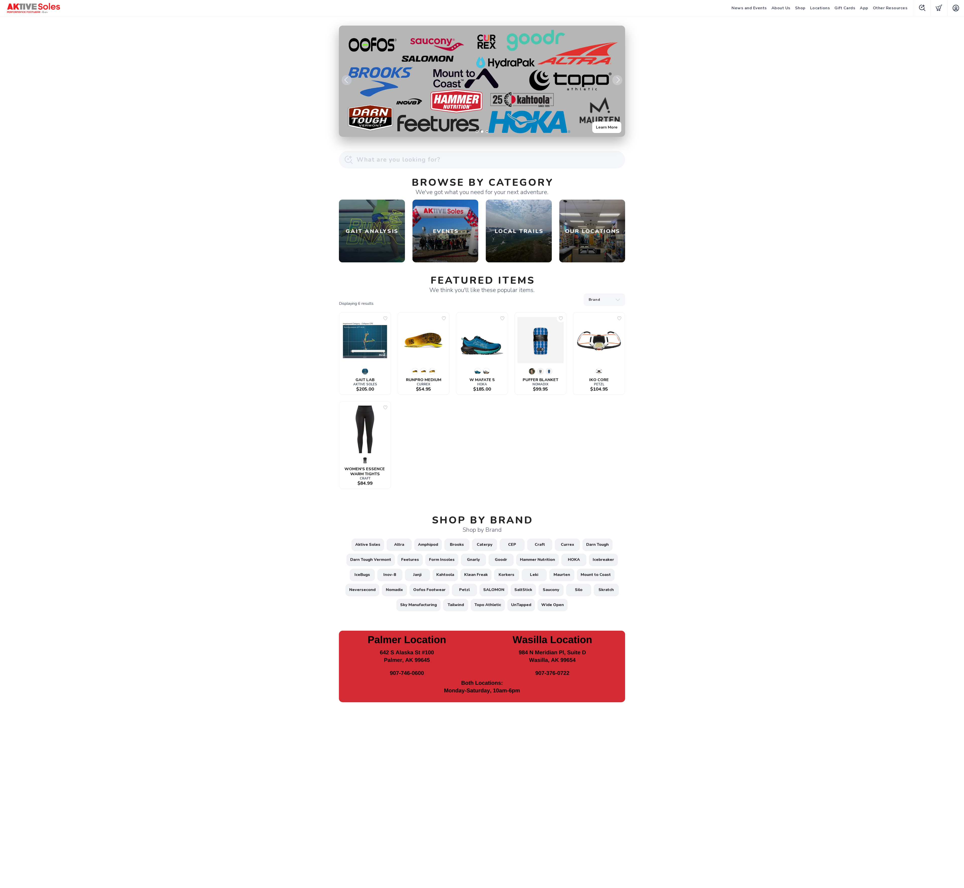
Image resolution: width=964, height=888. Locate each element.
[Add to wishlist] (385, 318)
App (864, 8)
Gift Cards (844, 8)
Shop (800, 8)
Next (617, 80)
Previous (347, 80)
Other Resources (890, 8)
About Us (781, 8)
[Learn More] (482, 81)
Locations (820, 8)
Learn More (607, 127)
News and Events (749, 8)
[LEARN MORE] (482, 666)
